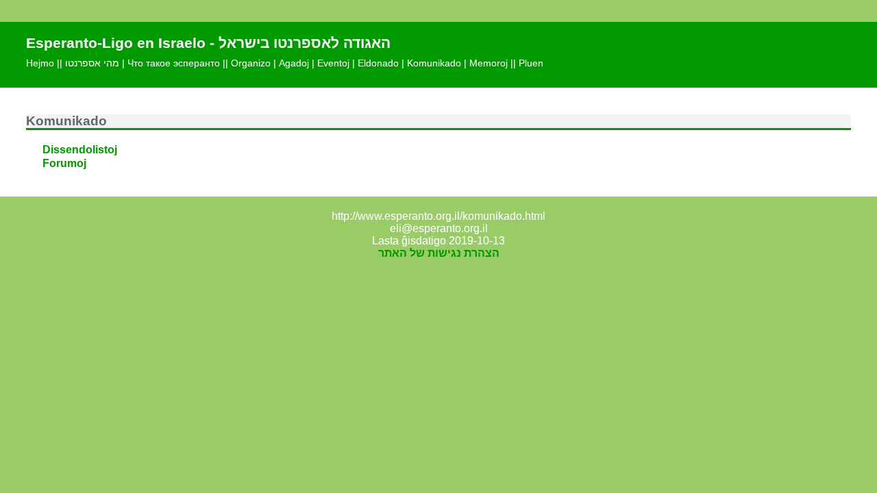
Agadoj (294, 63)
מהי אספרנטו (92, 63)
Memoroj (488, 63)
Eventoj (333, 63)
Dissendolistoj (79, 149)
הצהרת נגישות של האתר (438, 253)
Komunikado (434, 63)
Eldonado (378, 63)
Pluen (531, 63)
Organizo (251, 63)
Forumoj (64, 163)
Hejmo (40, 63)
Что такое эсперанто (173, 63)
